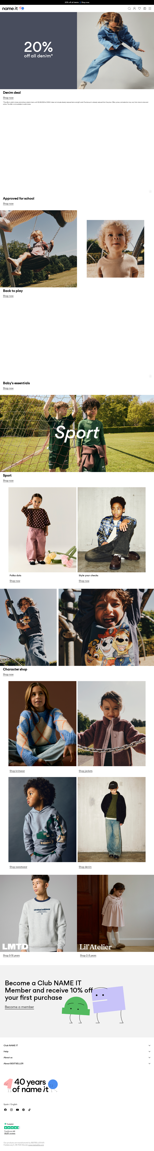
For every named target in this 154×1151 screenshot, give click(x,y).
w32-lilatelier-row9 (88, 876)
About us (8, 1057)
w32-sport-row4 (9, 396)
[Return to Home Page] (13, 8)
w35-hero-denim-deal (13, 13)
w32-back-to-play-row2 (14, 212)
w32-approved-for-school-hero (18, 110)
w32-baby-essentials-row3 (16, 304)
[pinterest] (23, 1110)
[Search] (129, 8)
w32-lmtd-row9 (9, 876)
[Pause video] (150, 191)
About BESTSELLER (13, 1063)
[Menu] (150, 8)
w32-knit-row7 (17, 682)
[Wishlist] (139, 8)
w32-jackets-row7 (88, 682)
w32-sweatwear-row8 (21, 778)
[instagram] (11, 1110)
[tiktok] (29, 1110)
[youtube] (17, 1110)
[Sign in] (134, 8)
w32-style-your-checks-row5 (95, 489)
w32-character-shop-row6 (16, 590)
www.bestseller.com (36, 1145)
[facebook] (5, 1110)
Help (6, 1051)
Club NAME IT (11, 1045)
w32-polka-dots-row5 (21, 489)
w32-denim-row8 (88, 778)
